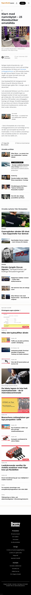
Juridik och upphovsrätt (15, 552)
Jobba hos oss (15, 571)
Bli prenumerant (15, 534)
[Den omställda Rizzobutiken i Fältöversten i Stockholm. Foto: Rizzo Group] (15, 36)
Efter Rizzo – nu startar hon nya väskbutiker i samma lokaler (20, 117)
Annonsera (15, 539)
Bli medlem (15, 536)
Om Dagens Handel (15, 574)
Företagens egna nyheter (10, 310)
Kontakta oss (15, 568)
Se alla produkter (15, 542)
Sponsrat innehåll (15, 558)
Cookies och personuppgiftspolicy (15, 550)
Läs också (14, 113)
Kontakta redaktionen (15, 565)
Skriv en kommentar (23, 143)
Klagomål (15, 555)
